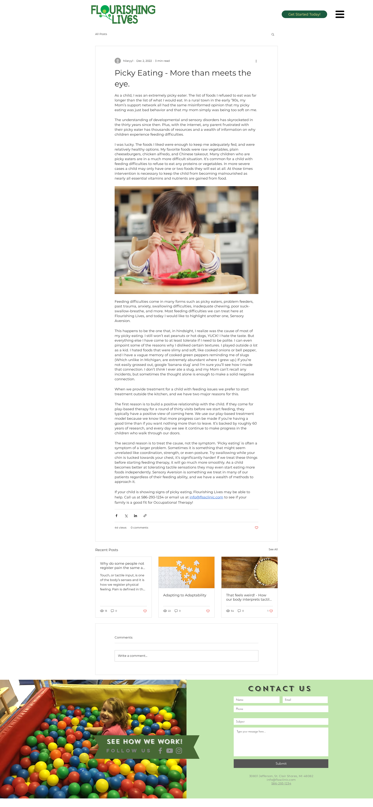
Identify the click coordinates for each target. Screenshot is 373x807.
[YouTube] (170, 751)
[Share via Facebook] (116, 515)
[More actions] (256, 60)
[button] (339, 14)
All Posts (101, 34)
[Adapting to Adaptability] (187, 572)
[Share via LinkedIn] (135, 515)
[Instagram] (179, 751)
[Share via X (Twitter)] (126, 515)
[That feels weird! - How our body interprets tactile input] (249, 572)
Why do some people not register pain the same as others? (122, 565)
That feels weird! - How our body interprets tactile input (249, 597)
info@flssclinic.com (281, 780)
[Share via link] (145, 515)
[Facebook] (160, 751)
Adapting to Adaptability (184, 595)
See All (273, 549)
